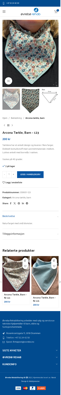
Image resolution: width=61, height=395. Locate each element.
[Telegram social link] (27, 203)
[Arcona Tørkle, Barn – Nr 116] (45, 275)
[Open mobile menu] (4, 11)
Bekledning (16, 118)
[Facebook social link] (11, 203)
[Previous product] (4, 125)
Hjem (4, 118)
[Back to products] (8, 125)
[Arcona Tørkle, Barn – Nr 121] (16, 274)
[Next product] (12, 125)
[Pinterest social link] (19, 203)
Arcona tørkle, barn (35, 118)
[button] (5, 53)
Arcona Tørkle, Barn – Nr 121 (15, 296)
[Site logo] (30, 11)
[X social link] (15, 203)
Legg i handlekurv (30, 174)
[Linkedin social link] (23, 203)
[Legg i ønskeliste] (25, 266)
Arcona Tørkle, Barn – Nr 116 (44, 299)
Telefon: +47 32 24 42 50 (18, 338)
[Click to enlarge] (8, 81)
